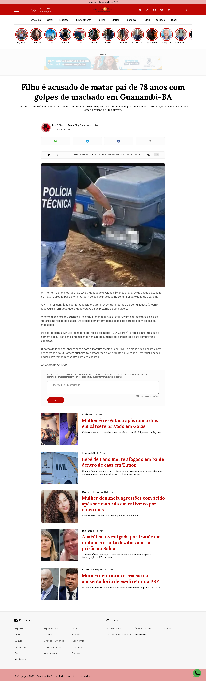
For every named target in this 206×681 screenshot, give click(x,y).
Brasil (174, 20)
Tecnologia (35, 20)
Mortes (115, 20)
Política (101, 20)
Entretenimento (83, 20)
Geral (50, 20)
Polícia (146, 20)
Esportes (64, 20)
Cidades (160, 20)
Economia (131, 20)
